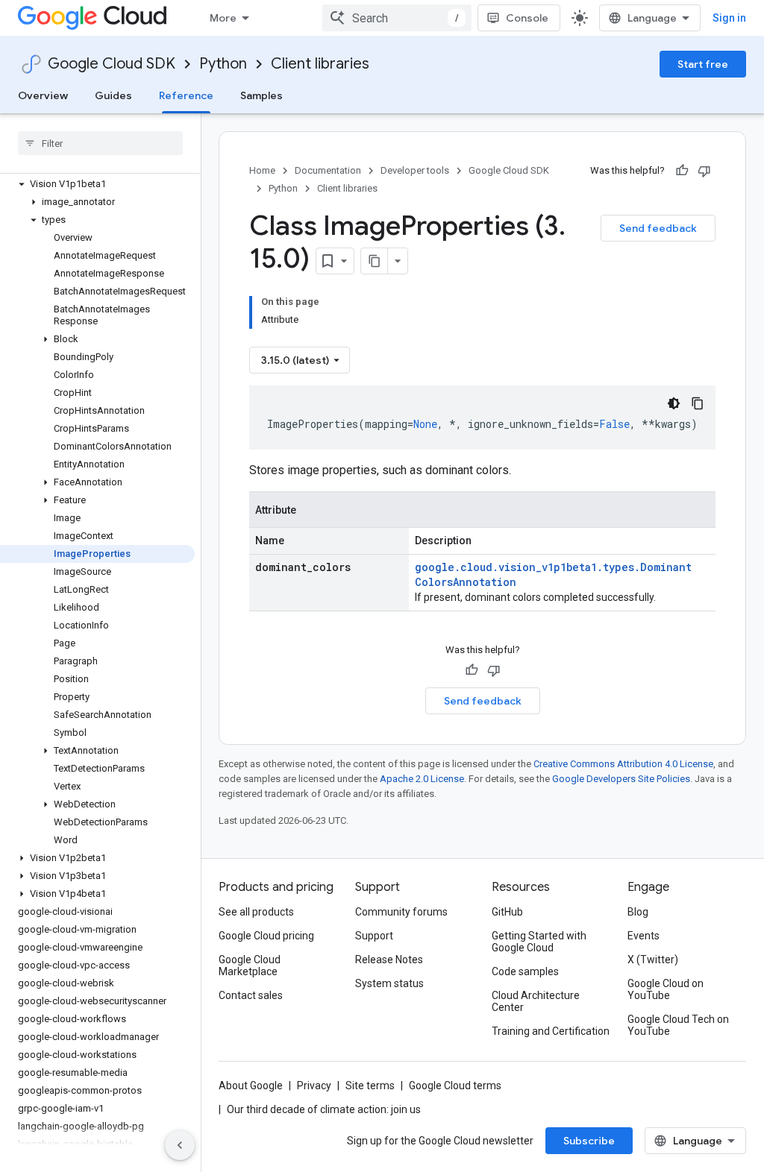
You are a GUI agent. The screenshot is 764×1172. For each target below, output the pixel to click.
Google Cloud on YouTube (665, 989)
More (223, 18)
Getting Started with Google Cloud (539, 942)
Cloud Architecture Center (536, 1001)
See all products (256, 912)
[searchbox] (100, 143)
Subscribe (589, 1140)
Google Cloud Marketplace (250, 965)
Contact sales (251, 995)
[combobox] (397, 17)
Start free (702, 64)
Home (262, 170)
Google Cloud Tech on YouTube (678, 1025)
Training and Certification (551, 1031)
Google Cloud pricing (266, 936)
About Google (251, 1085)
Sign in (729, 18)
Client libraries (320, 63)
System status (389, 983)
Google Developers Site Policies (621, 778)
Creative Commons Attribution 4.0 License (623, 763)
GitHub (507, 912)
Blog (637, 912)
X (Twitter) (652, 959)
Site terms (370, 1085)
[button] (97, 184)
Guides (113, 95)
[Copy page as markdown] (374, 261)
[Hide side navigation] (180, 1145)
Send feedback (658, 228)
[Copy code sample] (698, 403)
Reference (186, 95)
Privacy (314, 1085)
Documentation (328, 170)
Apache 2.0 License (422, 778)
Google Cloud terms (455, 1085)
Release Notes (389, 959)
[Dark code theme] (674, 403)
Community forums (401, 912)
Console (527, 18)
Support (374, 936)
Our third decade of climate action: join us (324, 1109)
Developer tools (415, 170)
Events (643, 936)
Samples (261, 95)
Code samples (525, 971)
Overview (43, 95)
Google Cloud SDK (111, 63)
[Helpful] (682, 171)
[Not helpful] (704, 171)
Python (223, 63)
